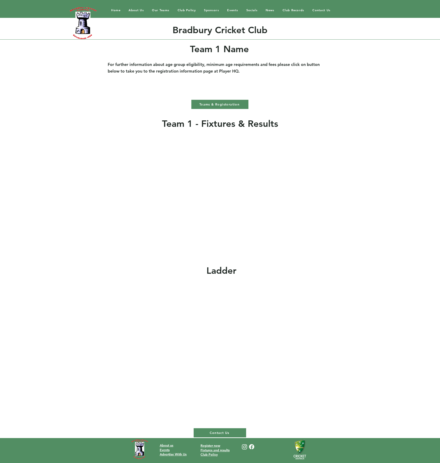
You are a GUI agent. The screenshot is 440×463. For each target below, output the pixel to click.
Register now (210, 446)
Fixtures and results (215, 450)
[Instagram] (244, 446)
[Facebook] (251, 446)
